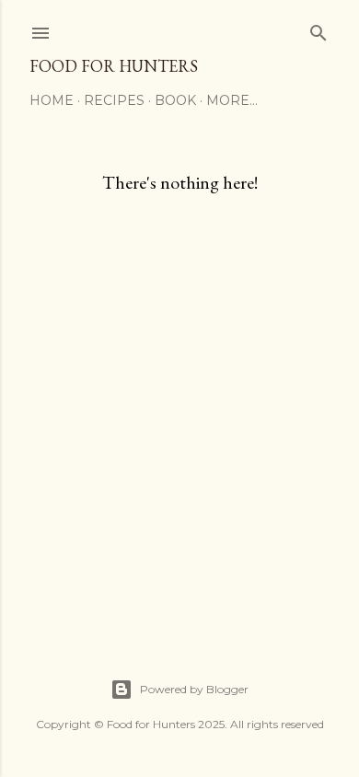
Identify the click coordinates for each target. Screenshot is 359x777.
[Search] (318, 29)
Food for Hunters (113, 65)
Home (51, 100)
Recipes (114, 100)
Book (175, 100)
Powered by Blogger (194, 689)
